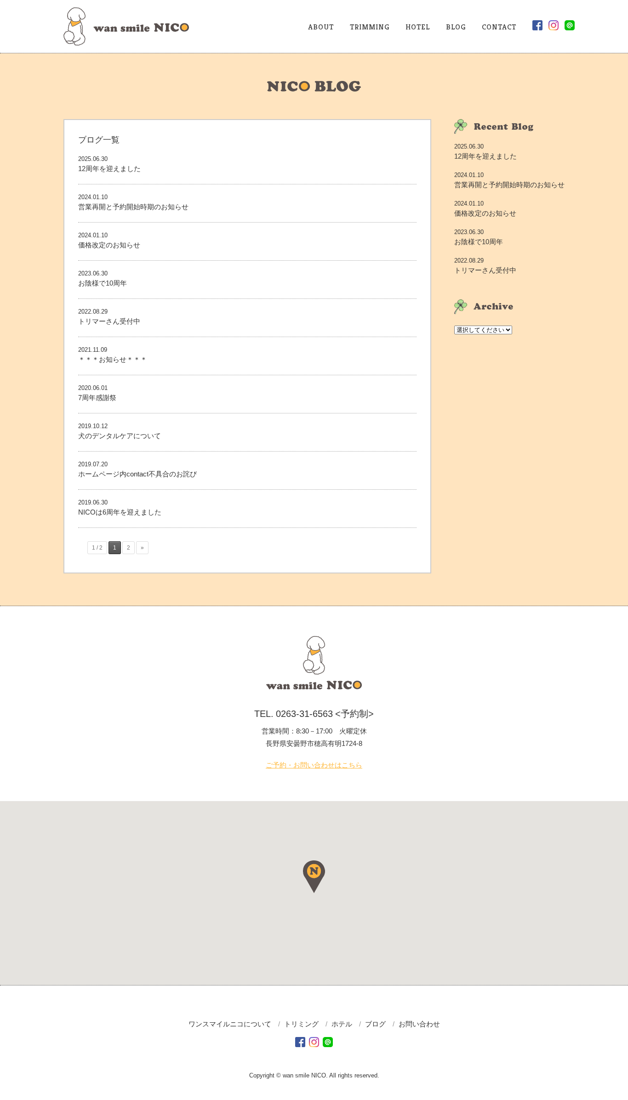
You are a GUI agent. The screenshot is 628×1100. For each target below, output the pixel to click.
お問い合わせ (419, 1024)
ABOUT (321, 27)
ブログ (375, 1024)
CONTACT (499, 27)
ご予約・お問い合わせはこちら (314, 765)
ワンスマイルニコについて (229, 1024)
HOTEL (417, 27)
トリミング (301, 1024)
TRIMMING (369, 27)
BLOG (456, 27)
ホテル (341, 1024)
